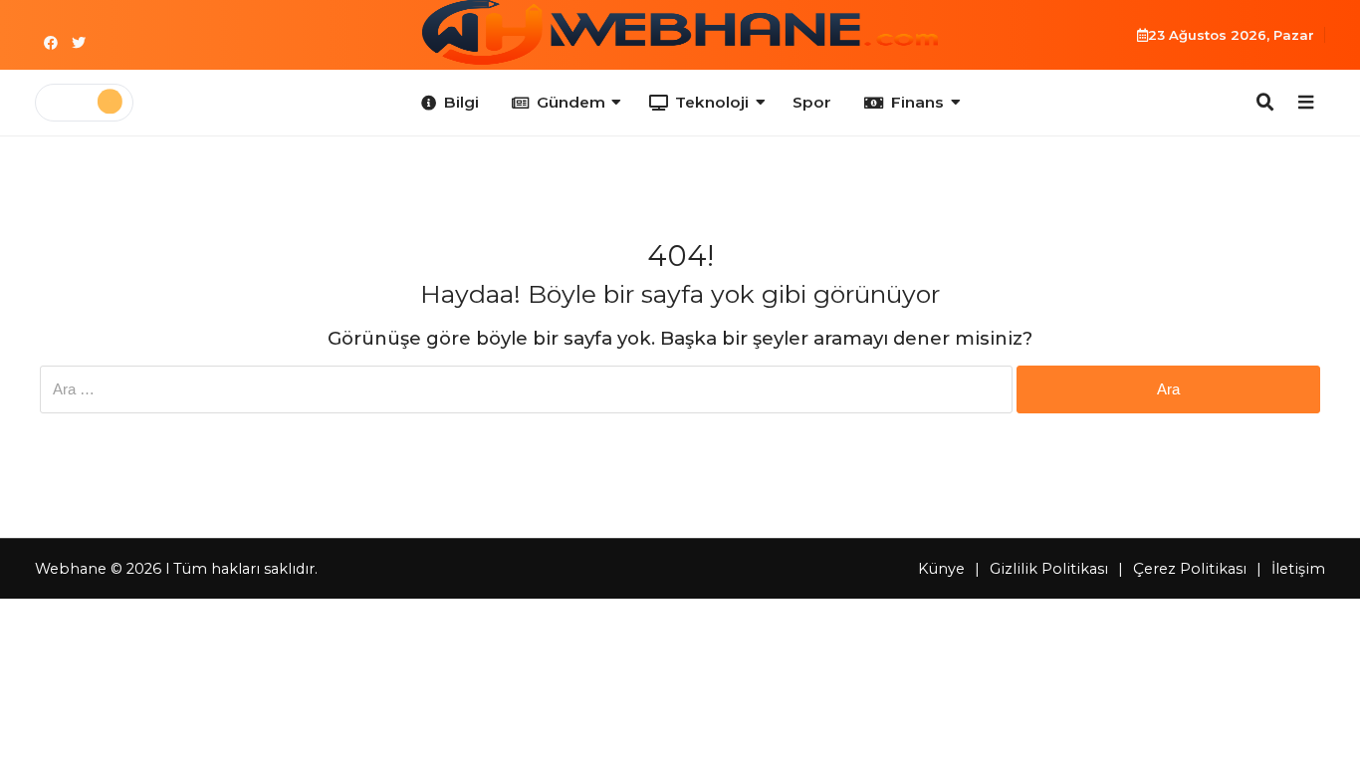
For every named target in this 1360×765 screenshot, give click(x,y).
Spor (812, 102)
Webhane (71, 569)
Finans (917, 102)
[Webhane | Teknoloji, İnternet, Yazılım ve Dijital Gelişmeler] (680, 32)
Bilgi (461, 102)
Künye (941, 569)
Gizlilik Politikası (1049, 569)
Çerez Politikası (1190, 569)
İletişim (1298, 569)
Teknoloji (712, 102)
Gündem (571, 102)
